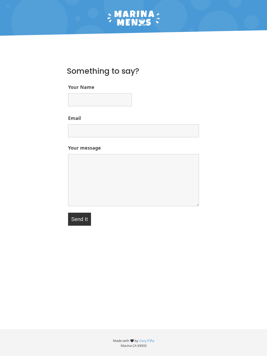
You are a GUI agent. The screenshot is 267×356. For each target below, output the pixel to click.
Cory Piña (146, 340)
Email (74, 118)
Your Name (81, 87)
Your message (84, 147)
